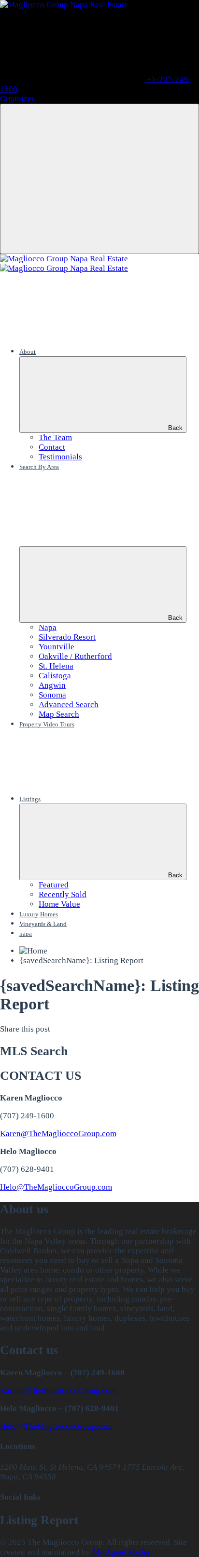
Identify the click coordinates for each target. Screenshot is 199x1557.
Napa (48, 627)
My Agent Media (121, 1552)
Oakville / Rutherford (75, 656)
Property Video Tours (46, 724)
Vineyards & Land (43, 923)
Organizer (17, 98)
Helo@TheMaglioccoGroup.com (56, 1187)
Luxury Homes (38, 914)
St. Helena (56, 666)
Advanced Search (69, 704)
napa (25, 933)
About (27, 351)
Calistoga (55, 675)
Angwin (52, 685)
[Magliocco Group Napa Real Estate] (64, 4)
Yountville (56, 646)
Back (175, 427)
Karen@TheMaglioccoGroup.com (58, 1133)
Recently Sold (62, 894)
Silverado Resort (67, 637)
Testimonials (60, 456)
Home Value (59, 904)
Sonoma (52, 694)
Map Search (59, 714)
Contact (52, 447)
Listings (30, 799)
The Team (55, 437)
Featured (54, 884)
